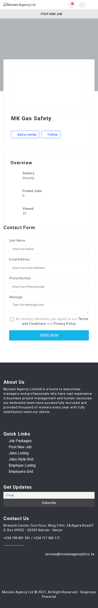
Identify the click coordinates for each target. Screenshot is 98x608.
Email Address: (20, 259)
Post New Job (51, 14)
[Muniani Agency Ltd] (26, 4)
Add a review (26, 134)
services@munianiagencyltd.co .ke (70, 554)
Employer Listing (22, 465)
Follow (52, 134)
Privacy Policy (65, 323)
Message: (16, 297)
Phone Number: (20, 278)
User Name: (17, 240)
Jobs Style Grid (21, 459)
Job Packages (20, 441)
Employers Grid (21, 471)
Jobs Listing (19, 453)
